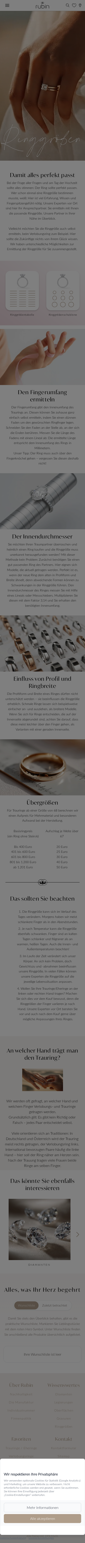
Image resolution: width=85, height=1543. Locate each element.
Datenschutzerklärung (13, 1537)
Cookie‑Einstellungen (41, 1537)
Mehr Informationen (42, 1507)
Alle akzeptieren (42, 1518)
